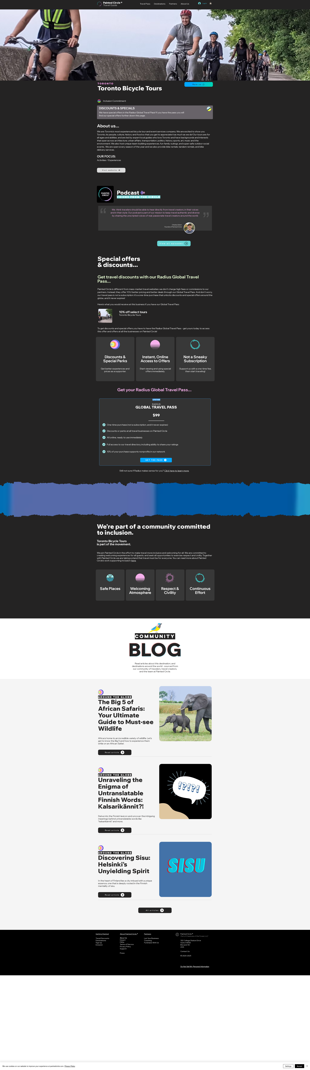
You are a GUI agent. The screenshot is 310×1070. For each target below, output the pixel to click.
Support (123, 949)
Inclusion (99, 945)
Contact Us (185, 951)
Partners (147, 934)
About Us (123, 938)
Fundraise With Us (151, 943)
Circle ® (117, 2)
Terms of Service (127, 944)
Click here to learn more (176, 470)
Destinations (101, 940)
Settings (288, 1066)
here (133, 560)
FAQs (122, 942)
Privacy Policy (125, 946)
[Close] (307, 1066)
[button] (211, 3)
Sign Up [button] (99, 943)
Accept (299, 1066)
